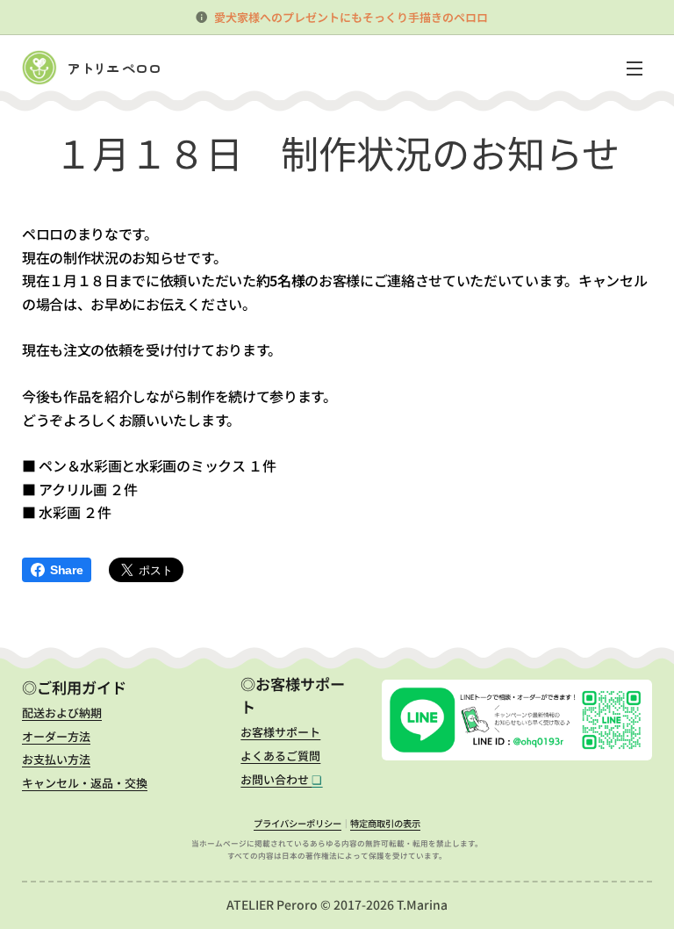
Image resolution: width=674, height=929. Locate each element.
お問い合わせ (281, 779)
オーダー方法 (56, 736)
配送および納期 (62, 712)
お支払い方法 (56, 759)
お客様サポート (280, 732)
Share (66, 570)
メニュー (634, 67)
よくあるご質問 (280, 755)
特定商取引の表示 (385, 823)
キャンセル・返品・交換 (84, 782)
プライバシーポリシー (297, 823)
